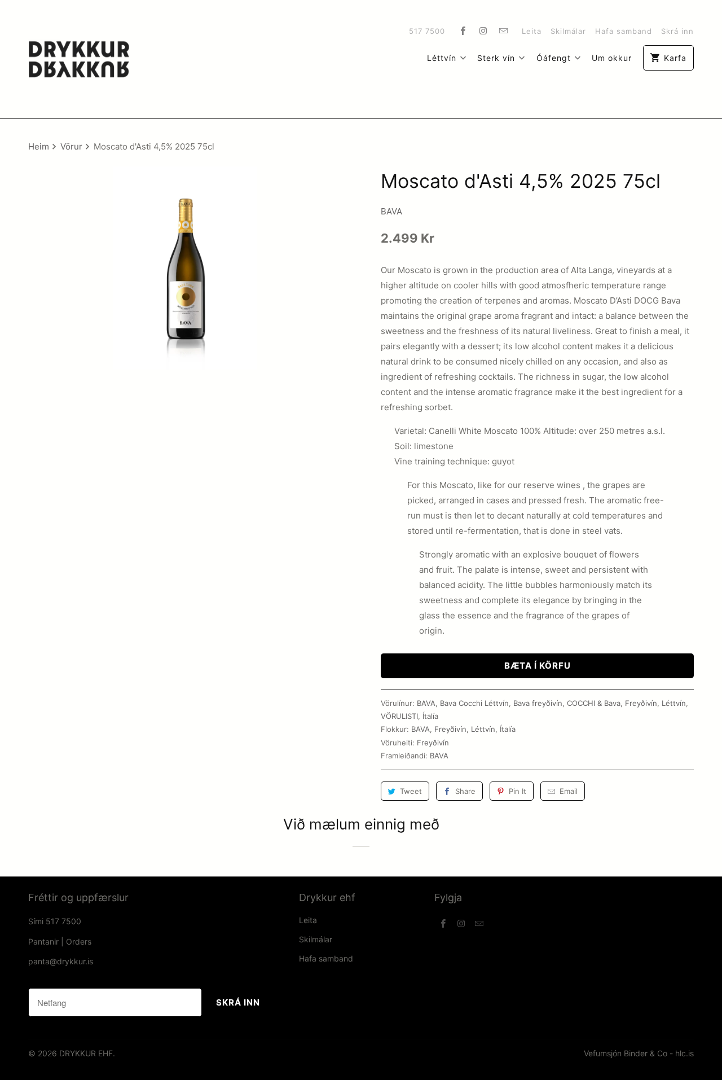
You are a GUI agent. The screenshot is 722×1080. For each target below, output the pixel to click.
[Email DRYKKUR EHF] (504, 30)
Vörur (72, 146)
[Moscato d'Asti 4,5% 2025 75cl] (184, 268)
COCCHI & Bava (593, 703)
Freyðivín (641, 703)
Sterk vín (496, 58)
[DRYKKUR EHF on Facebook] (463, 30)
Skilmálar (568, 31)
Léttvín (441, 58)
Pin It (517, 791)
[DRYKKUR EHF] (79, 59)
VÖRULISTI (399, 716)
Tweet (411, 791)
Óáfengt (553, 58)
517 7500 (427, 31)
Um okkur (612, 58)
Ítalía (430, 716)
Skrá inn (677, 31)
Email (569, 791)
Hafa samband (623, 31)
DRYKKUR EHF (86, 1053)
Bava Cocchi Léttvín (474, 703)
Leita (532, 31)
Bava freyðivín (537, 703)
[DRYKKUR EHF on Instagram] (483, 30)
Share (465, 791)
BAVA (391, 211)
